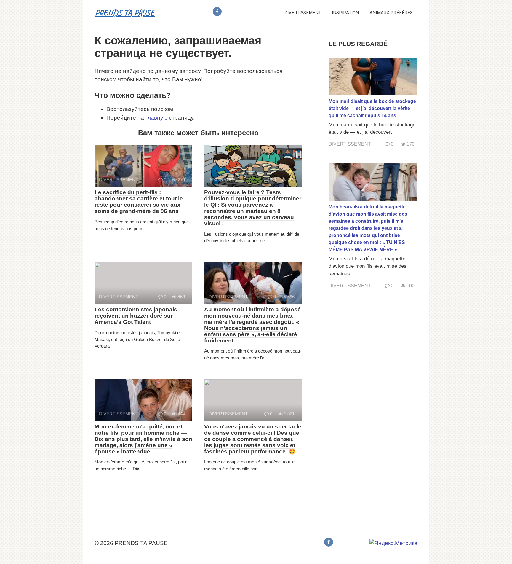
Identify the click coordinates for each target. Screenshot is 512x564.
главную (156, 117)
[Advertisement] (373, 412)
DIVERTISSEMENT (302, 12)
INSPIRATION (345, 12)
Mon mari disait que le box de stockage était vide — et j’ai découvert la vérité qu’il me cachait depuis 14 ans (372, 108)
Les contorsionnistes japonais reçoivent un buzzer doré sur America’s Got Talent (136, 315)
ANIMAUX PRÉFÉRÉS (391, 12)
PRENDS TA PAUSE (125, 12)
